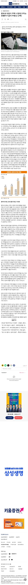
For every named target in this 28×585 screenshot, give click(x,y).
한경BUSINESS (6, 10)
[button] (25, 1)
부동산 (19, 7)
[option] (14, 471)
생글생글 (20, 568)
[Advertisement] (14, 443)
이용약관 (19, 542)
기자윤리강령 (13, 544)
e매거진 (21, 1)
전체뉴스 (3, 7)
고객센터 (3, 546)
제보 (18, 1)
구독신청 (10, 417)
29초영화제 (12, 571)
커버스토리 (9, 7)
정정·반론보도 (21, 544)
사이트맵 (8, 546)
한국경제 (3, 566)
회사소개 (3, 542)
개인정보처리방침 (5, 544)
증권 (15, 7)
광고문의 (14, 542)
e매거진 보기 (18, 417)
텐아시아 (11, 568)
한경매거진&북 (4, 1)
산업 (24, 7)
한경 (4, 537)
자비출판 (14, 1)
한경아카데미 (4, 568)
